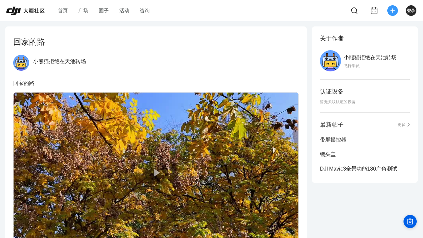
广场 (83, 10)
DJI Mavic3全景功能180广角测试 (358, 169)
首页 (63, 10)
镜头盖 (328, 154)
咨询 (145, 10)
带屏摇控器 (333, 139)
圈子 (104, 10)
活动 (124, 10)
